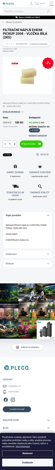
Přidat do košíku (29, 144)
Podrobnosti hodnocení (39, 44)
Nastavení (27, 453)
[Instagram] (12, 399)
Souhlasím (27, 462)
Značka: (8, 51)
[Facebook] (5, 399)
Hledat (48, 11)
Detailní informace (11, 112)
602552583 (13, 392)
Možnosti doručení (38, 136)
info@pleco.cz (14, 386)
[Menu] (51, 3)
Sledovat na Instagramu (30, 347)
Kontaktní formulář (17, 409)
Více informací (23, 446)
